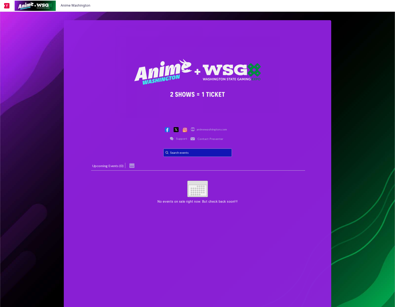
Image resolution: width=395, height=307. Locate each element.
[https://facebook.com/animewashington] (167, 129)
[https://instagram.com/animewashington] (184, 129)
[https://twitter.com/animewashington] (176, 129)
